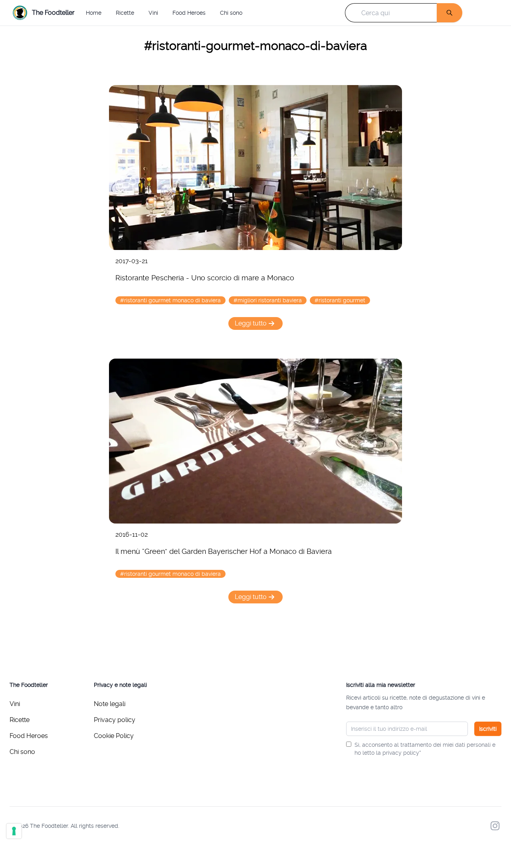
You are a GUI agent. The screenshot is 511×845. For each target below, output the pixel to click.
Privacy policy (114, 720)
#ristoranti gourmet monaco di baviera (170, 300)
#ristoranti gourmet (340, 300)
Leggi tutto (251, 323)
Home (93, 13)
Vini (153, 13)
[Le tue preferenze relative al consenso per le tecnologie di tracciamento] (14, 831)
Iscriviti (488, 729)
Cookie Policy (114, 736)
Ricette (125, 13)
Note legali (109, 704)
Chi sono (231, 13)
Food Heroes (189, 13)
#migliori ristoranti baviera (268, 300)
